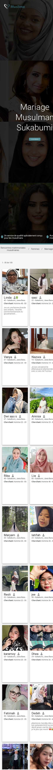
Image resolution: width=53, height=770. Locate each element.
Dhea (35, 654)
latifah (36, 535)
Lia (34, 476)
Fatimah (9, 713)
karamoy (9, 654)
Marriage (48, 249)
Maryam (9, 535)
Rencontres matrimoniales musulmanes (13, 249)
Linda (7, 297)
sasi (34, 297)
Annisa (36, 416)
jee (33, 594)
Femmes (35, 249)
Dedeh (36, 713)
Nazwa (36, 357)
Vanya (8, 357)
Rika (7, 476)
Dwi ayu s (10, 416)
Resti (7, 594)
